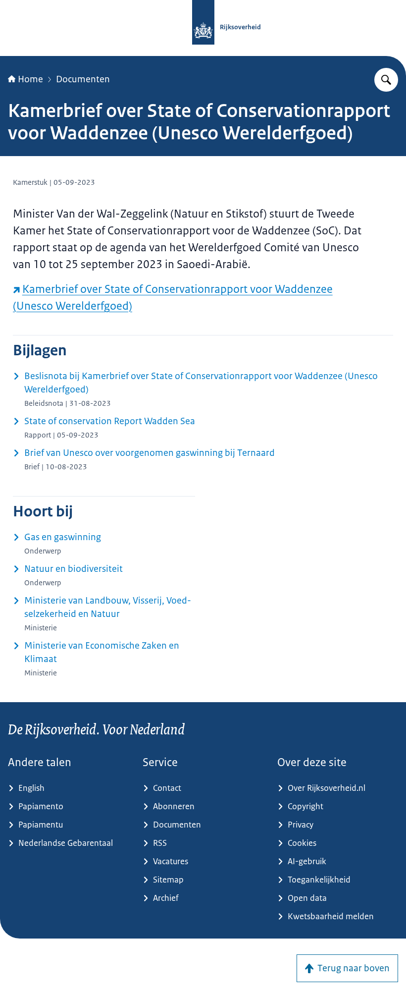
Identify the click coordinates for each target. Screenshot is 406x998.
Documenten (83, 79)
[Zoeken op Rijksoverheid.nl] (386, 80)
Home (30, 79)
